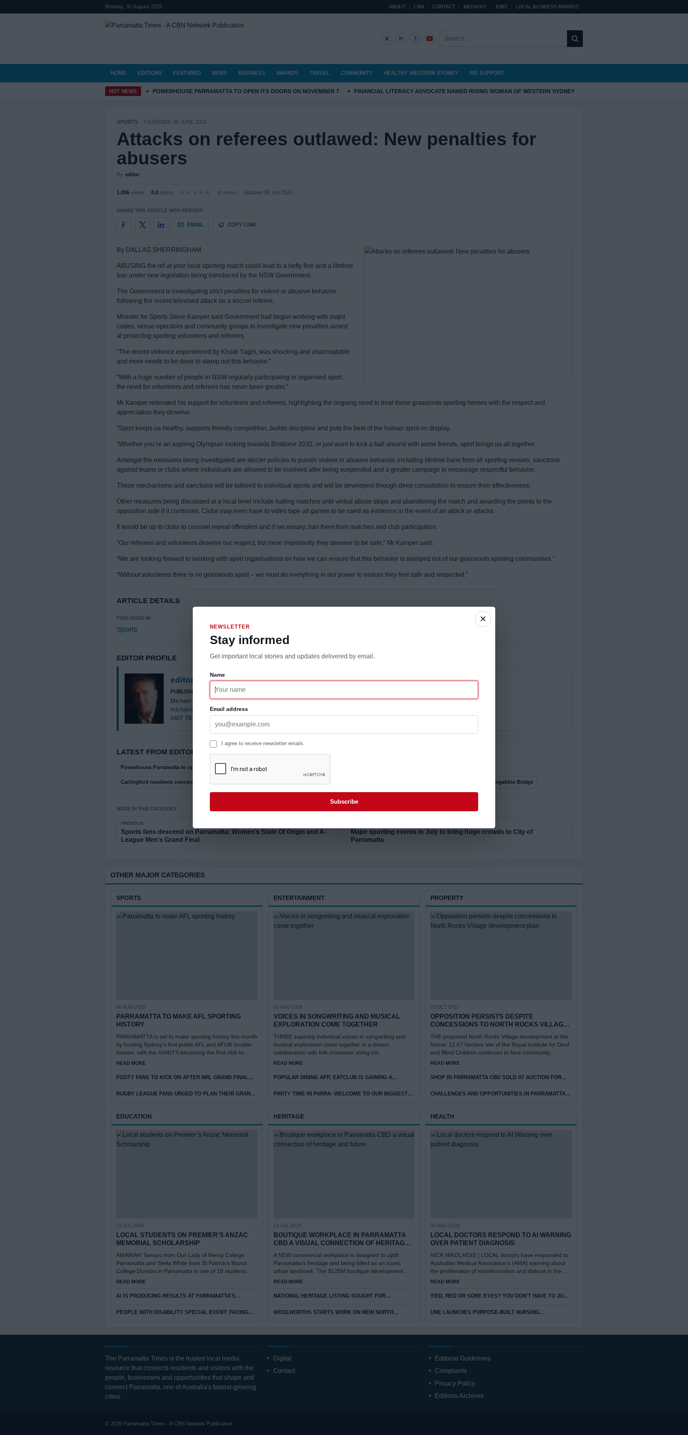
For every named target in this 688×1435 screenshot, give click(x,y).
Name (217, 675)
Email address (229, 709)
